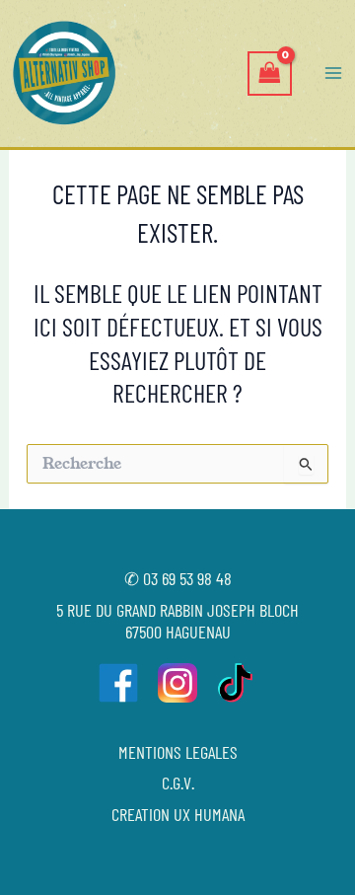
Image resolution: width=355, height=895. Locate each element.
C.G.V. (178, 782)
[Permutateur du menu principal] (333, 73)
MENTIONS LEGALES (178, 752)
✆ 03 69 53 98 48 (178, 578)
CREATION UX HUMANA (178, 814)
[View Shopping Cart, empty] (269, 73)
